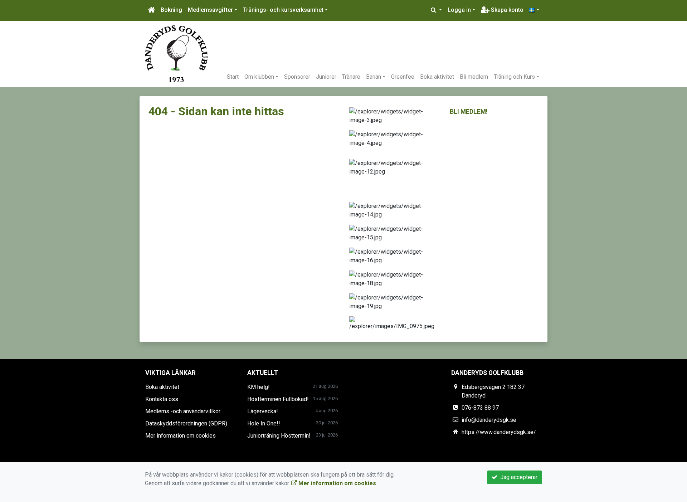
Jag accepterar (517, 477)
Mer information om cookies (180, 435)
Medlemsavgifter (210, 9)
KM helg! (258, 387)
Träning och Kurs (514, 76)
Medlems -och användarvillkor (182, 411)
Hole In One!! (263, 423)
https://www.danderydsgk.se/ (499, 432)
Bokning (171, 9)
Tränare (351, 76)
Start (233, 76)
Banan (373, 76)
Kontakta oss (161, 399)
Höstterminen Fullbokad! (278, 399)
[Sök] (436, 10)
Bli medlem (474, 76)
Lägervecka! (262, 411)
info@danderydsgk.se (489, 419)
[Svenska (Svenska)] (534, 10)
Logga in (459, 9)
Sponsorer (297, 76)
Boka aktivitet (437, 76)
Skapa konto (506, 9)
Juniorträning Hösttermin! (279, 435)
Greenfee (402, 76)
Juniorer (326, 76)
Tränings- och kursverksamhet (283, 9)
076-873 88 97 (480, 407)
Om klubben (259, 76)
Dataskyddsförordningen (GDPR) (186, 423)
